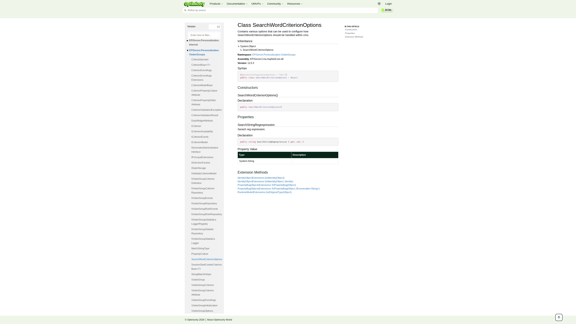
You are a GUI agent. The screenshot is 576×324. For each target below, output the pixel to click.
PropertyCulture (199, 254)
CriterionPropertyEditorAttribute (203, 102)
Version (191, 26)
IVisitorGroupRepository (204, 203)
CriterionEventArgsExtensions (201, 77)
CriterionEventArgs (201, 70)
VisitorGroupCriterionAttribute (202, 292)
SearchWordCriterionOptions (206, 259)
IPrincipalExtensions (202, 157)
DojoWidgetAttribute (202, 120)
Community (275, 3)
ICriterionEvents (199, 137)
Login (388, 3)
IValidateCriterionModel (203, 173)
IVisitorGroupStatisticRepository (202, 231)
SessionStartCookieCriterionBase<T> (206, 266)
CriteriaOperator (199, 59)
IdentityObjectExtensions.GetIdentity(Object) (261, 178)
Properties (350, 33)
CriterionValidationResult (204, 115)
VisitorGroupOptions (202, 311)
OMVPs (257, 3)
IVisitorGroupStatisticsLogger (203, 241)
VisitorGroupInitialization (204, 305)
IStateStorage (198, 168)
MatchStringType (200, 248)
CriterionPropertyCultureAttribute (204, 92)
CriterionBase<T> (200, 65)
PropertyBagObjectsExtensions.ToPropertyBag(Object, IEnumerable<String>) (279, 188)
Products (216, 3)
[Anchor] (236, 88)
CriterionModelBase (202, 85)
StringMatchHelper (201, 274)
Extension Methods (354, 37)
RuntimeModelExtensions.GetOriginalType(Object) (264, 192)
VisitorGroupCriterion (202, 285)
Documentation (237, 3)
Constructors (351, 29)
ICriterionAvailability (202, 131)
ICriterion (196, 126)
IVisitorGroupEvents (202, 198)
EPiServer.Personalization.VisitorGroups (204, 52)
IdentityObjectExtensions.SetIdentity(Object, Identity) (265, 181)
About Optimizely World (219, 319)
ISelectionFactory (200, 162)
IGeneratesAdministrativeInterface (204, 149)
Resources (295, 3)
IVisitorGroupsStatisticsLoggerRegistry (203, 221)
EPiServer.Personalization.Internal (204, 42)
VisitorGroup (198, 279)
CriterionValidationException (206, 110)
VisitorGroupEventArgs (203, 300)
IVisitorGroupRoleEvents (204, 209)
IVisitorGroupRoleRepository (206, 214)
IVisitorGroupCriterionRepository (202, 190)
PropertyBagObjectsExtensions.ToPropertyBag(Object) (267, 185)
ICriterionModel (199, 142)
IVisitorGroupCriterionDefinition (202, 181)
